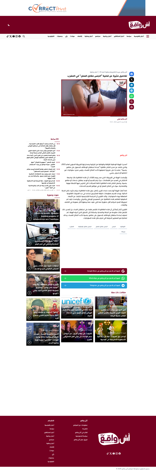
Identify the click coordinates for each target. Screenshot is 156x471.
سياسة (129, 36)
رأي (66, 36)
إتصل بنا (84, 429)
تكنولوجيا (51, 36)
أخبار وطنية (89, 36)
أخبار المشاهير (119, 36)
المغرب (71, 227)
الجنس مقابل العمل (102, 227)
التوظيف (122, 227)
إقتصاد (79, 36)
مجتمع (97, 36)
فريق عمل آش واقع (80, 440)
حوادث (72, 36)
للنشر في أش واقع (81, 432)
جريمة (123, 232)
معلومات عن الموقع (80, 425)
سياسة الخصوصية (81, 436)
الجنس (114, 227)
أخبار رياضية (107, 36)
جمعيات (60, 36)
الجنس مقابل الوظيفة (84, 227)
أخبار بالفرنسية (139, 36)
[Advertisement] (78, 55)
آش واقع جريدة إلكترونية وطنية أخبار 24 (113, 72)
